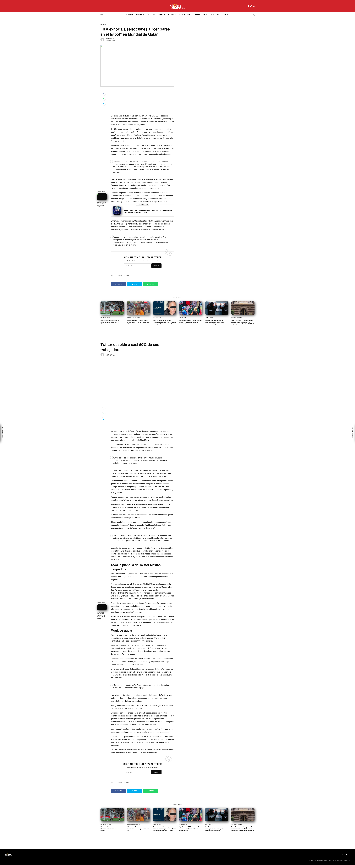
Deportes (103, 24)
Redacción (111, 38)
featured (120, 275)
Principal (127, 275)
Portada (109, 317)
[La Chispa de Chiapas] (177, 6)
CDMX (154, 317)
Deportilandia (134, 208)
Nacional (233, 317)
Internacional (131, 317)
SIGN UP (156, 265)
